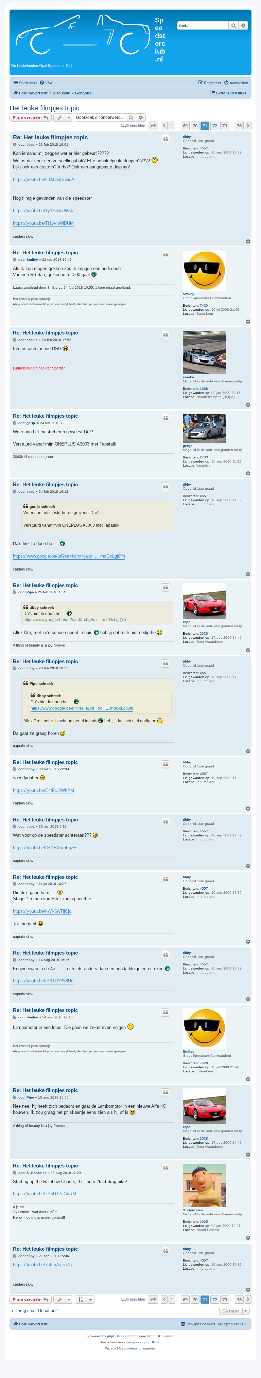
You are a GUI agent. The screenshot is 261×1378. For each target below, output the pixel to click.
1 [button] (172, 126)
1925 (204, 1221)
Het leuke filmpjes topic (44, 108)
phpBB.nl (151, 1342)
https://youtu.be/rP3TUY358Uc (43, 980)
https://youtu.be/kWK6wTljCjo (42, 911)
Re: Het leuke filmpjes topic (50, 137)
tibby (187, 137)
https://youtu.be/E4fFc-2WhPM (43, 790)
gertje (187, 446)
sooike (188, 377)
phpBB (112, 1336)
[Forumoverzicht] (83, 33)
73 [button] (224, 126)
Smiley (188, 294)
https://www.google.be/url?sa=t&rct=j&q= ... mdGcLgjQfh (69, 556)
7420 (204, 305)
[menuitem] (45, 83)
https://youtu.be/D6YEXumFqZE (45, 847)
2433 (204, 457)
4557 (204, 148)
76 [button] (239, 126)
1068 (204, 389)
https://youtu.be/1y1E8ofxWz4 (43, 210)
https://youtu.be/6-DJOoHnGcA (43, 179)
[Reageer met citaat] (165, 139)
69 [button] (185, 126)
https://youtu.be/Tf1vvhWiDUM (43, 223)
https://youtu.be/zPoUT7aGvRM (44, 1193)
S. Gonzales (193, 1210)
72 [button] (214, 126)
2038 (204, 633)
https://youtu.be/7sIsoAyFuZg (42, 1264)
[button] (153, 126)
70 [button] (195, 126)
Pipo (186, 622)
